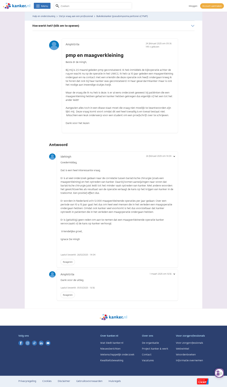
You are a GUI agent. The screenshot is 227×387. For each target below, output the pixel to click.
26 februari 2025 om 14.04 (158, 156)
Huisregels (115, 381)
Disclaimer (64, 381)
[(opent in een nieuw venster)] (20, 343)
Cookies (47, 381)
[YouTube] (48, 343)
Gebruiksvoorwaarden (89, 381)
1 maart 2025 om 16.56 (160, 273)
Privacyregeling (27, 381)
